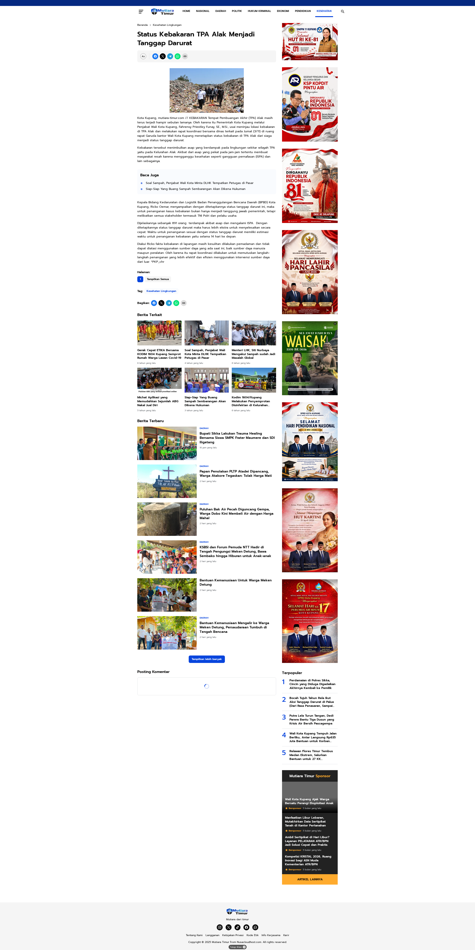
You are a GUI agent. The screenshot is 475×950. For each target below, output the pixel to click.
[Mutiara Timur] (237, 914)
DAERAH (220, 11)
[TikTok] (237, 927)
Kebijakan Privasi (233, 935)
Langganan (212, 935)
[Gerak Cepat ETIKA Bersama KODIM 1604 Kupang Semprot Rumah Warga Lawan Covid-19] (159, 333)
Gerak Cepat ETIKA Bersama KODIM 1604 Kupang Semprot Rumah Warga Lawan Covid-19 (159, 354)
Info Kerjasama (271, 935)
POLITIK (237, 11)
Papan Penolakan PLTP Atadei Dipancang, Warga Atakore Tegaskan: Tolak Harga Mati (236, 473)
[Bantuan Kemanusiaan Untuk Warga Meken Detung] (167, 595)
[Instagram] (220, 927)
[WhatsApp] (178, 56)
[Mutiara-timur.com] (163, 11)
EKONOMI (283, 11)
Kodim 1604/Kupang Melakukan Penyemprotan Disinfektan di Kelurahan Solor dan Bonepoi (251, 401)
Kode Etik (253, 935)
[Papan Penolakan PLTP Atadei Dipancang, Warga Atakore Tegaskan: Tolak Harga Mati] (167, 481)
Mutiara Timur (220, 942)
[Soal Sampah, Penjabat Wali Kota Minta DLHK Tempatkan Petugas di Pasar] (207, 333)
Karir (286, 935)
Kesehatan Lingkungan (161, 291)
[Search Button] (342, 11)
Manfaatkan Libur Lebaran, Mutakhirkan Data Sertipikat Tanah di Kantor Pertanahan (305, 821)
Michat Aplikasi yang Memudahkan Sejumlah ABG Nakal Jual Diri (157, 401)
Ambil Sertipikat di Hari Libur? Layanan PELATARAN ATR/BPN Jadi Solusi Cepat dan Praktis (307, 841)
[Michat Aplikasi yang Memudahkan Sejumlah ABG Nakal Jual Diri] (159, 380)
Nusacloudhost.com (249, 942)
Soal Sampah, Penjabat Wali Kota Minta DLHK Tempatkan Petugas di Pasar (199, 183)
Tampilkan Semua (158, 279)
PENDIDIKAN (303, 11)
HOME (186, 11)
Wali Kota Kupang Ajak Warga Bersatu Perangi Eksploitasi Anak (309, 801)
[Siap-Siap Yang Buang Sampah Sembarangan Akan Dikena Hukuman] (207, 380)
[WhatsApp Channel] (255, 927)
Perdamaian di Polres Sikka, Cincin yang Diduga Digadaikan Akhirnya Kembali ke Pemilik (312, 684)
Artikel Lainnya (310, 879)
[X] (163, 56)
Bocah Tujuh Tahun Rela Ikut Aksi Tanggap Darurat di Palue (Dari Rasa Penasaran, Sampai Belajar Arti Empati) (311, 702)
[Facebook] (155, 56)
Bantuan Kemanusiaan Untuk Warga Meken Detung (236, 582)
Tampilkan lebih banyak (207, 659)
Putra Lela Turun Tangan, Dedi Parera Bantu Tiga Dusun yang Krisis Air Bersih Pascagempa (311, 719)
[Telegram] (170, 56)
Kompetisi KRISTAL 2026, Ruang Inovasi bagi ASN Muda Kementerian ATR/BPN (308, 860)
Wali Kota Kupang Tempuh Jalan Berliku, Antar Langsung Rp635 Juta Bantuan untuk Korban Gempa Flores (313, 737)
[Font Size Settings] (143, 56)
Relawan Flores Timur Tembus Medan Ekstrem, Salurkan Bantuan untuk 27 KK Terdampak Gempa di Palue (311, 755)
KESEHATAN (324, 11)
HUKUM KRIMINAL (259, 11)
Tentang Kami (194, 935)
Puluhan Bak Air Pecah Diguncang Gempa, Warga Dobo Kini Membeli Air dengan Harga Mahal (236, 513)
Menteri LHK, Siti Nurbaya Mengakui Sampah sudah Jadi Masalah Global (253, 354)
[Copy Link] (185, 56)
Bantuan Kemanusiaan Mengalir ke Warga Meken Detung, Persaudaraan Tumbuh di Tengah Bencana (234, 627)
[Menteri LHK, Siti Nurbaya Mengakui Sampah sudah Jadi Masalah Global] (254, 333)
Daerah (204, 428)
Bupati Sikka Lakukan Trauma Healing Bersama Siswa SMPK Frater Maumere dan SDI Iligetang (237, 437)
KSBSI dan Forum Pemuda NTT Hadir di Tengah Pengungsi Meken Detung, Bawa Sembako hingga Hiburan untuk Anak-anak (235, 551)
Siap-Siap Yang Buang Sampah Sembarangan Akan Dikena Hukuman (195, 189)
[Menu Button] (141, 11)
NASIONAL (202, 11)
